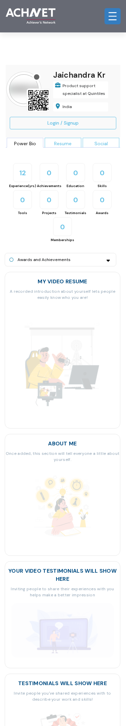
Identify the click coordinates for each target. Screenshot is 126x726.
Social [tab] (101, 143)
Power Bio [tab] (25, 143)
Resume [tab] (63, 143)
